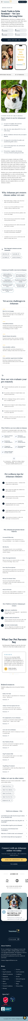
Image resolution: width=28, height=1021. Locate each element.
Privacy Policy (19, 986)
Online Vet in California (7, 789)
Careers (5, 983)
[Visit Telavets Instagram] (18, 939)
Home (4, 969)
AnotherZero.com (17, 887)
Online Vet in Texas (6, 786)
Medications (6, 979)
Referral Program (20, 979)
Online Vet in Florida (6, 793)
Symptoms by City (6, 800)
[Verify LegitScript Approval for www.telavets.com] (12, 1002)
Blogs (17, 983)
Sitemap (5, 988)
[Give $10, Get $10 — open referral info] (24, 1017)
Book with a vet (22, 1)
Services (18, 969)
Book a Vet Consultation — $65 (14, 859)
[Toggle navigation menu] (2, 2)
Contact (18, 981)
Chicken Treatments (8, 974)
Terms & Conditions (8, 986)
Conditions (19, 974)
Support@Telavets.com (11, 960)
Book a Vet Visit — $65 (14, 40)
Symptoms (5, 976)
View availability (14, 864)
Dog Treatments (7, 971)
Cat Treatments (20, 971)
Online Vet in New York (7, 796)
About (4, 981)
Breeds (18, 976)
